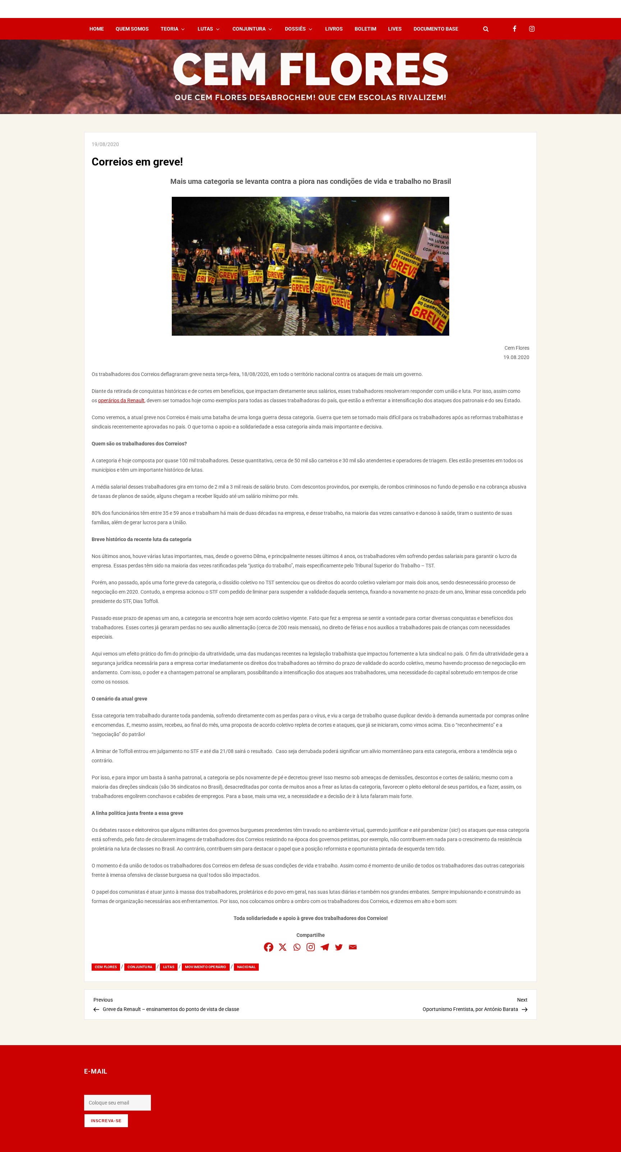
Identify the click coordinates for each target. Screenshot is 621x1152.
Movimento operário (205, 967)
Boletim (365, 29)
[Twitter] (338, 947)
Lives (395, 29)
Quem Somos (132, 29)
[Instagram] (310, 947)
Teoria (169, 29)
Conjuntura (249, 29)
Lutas (205, 29)
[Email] (352, 947)
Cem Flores (106, 967)
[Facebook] (268, 947)
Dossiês (295, 29)
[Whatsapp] (296, 947)
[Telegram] (324, 947)
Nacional (246, 967)
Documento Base (436, 29)
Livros (334, 29)
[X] (282, 947)
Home (96, 29)
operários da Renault (121, 400)
